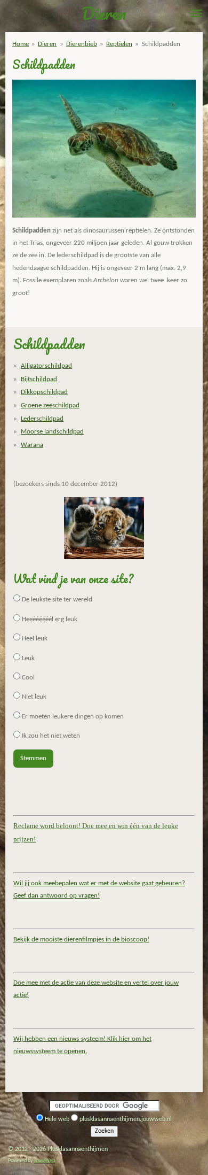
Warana (32, 445)
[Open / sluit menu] (196, 13)
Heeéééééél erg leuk (48, 619)
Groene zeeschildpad (50, 405)
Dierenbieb (81, 44)
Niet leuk (33, 696)
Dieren (47, 44)
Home (20, 44)
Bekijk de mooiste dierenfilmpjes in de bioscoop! (81, 939)
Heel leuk (33, 638)
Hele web (57, 1119)
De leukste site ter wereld (56, 599)
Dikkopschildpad (44, 392)
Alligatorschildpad (46, 365)
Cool (27, 677)
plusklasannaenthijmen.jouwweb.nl (125, 1119)
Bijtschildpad (39, 379)
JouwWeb (44, 1161)
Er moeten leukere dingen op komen (72, 716)
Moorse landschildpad (52, 431)
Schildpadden (161, 44)
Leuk (27, 658)
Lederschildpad (42, 418)
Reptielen (119, 44)
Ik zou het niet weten (50, 735)
